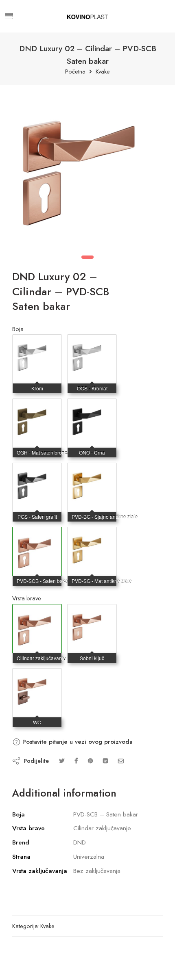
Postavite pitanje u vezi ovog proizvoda (76, 741)
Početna (75, 72)
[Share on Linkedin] (105, 760)
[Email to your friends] (121, 760)
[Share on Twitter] (61, 760)
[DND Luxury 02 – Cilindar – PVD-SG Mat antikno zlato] (92, 535)
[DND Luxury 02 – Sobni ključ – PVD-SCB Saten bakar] (92, 612)
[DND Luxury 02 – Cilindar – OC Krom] (37, 343)
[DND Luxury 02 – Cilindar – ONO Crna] (92, 407)
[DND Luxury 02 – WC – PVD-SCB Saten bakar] (37, 677)
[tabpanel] (87, 170)
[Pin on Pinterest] (90, 760)
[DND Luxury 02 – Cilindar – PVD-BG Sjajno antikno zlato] (92, 471)
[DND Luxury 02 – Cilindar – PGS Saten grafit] (37, 471)
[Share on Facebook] (76, 760)
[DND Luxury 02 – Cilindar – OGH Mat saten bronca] (37, 407)
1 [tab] (87, 257)
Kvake (103, 72)
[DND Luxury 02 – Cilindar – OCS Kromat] (92, 343)
